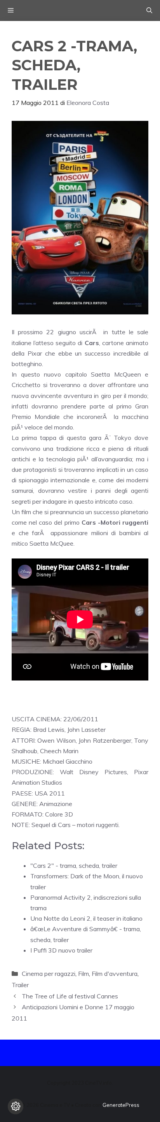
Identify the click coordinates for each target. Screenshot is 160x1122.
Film (83, 973)
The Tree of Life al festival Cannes (70, 996)
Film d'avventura (114, 973)
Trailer (20, 985)
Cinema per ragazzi (48, 973)
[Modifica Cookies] (15, 1106)
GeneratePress (121, 1105)
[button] (149, 10)
